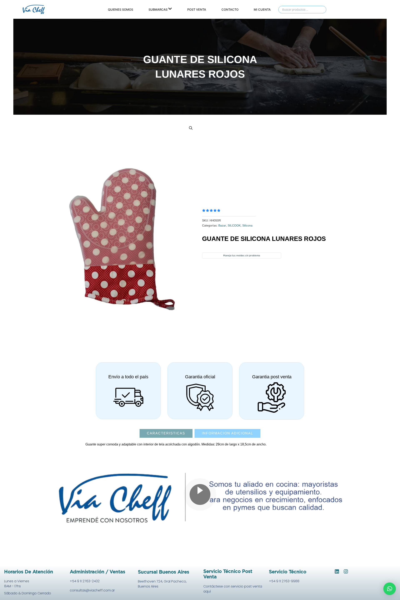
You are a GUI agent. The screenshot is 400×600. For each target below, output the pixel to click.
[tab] (166, 433)
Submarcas (158, 9)
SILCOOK (234, 225)
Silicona (247, 225)
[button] (191, 128)
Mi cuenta (262, 9)
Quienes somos (120, 9)
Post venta (196, 9)
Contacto (230, 9)
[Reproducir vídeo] (200, 494)
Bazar (222, 225)
